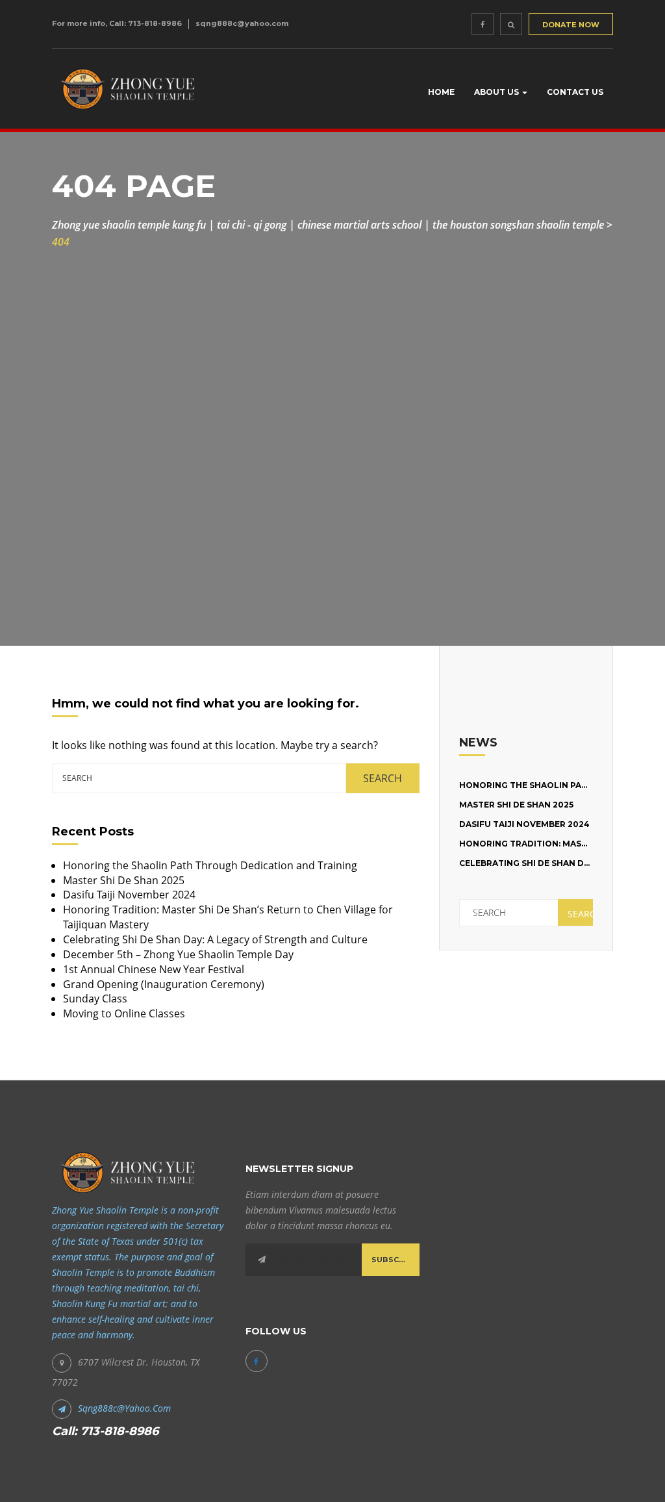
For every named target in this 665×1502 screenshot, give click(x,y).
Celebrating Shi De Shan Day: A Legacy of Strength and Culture (215, 939)
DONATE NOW (570, 24)
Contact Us (575, 92)
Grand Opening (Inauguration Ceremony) (163, 984)
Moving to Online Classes (124, 1013)
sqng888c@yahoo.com (241, 23)
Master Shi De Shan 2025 (123, 880)
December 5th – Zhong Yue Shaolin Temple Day (178, 954)
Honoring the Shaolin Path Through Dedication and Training (210, 865)
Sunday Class (95, 998)
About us (497, 92)
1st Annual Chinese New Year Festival (153, 969)
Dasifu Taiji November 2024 (129, 894)
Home (441, 92)
